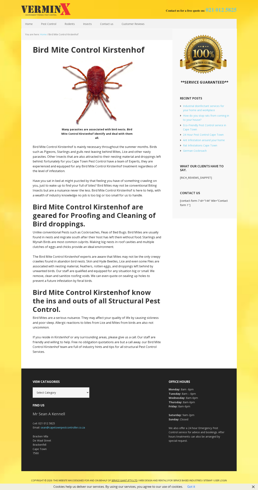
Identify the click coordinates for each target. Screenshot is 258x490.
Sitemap (207, 480)
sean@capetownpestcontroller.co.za (63, 427)
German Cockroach (195, 150)
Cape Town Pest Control (45, 9)
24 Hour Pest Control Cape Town (203, 134)
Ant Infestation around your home (204, 140)
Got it (191, 487)
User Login (220, 480)
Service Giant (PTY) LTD (124, 480)
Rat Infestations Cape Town (200, 145)
